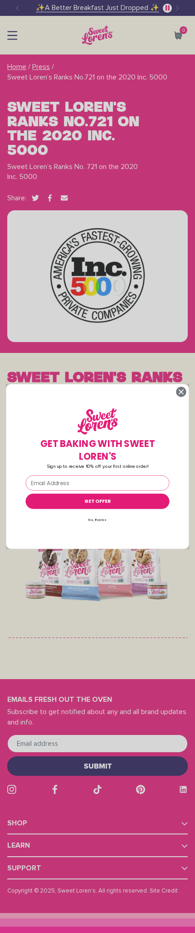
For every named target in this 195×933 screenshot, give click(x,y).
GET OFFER (97, 501)
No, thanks (97, 519)
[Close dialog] (181, 392)
